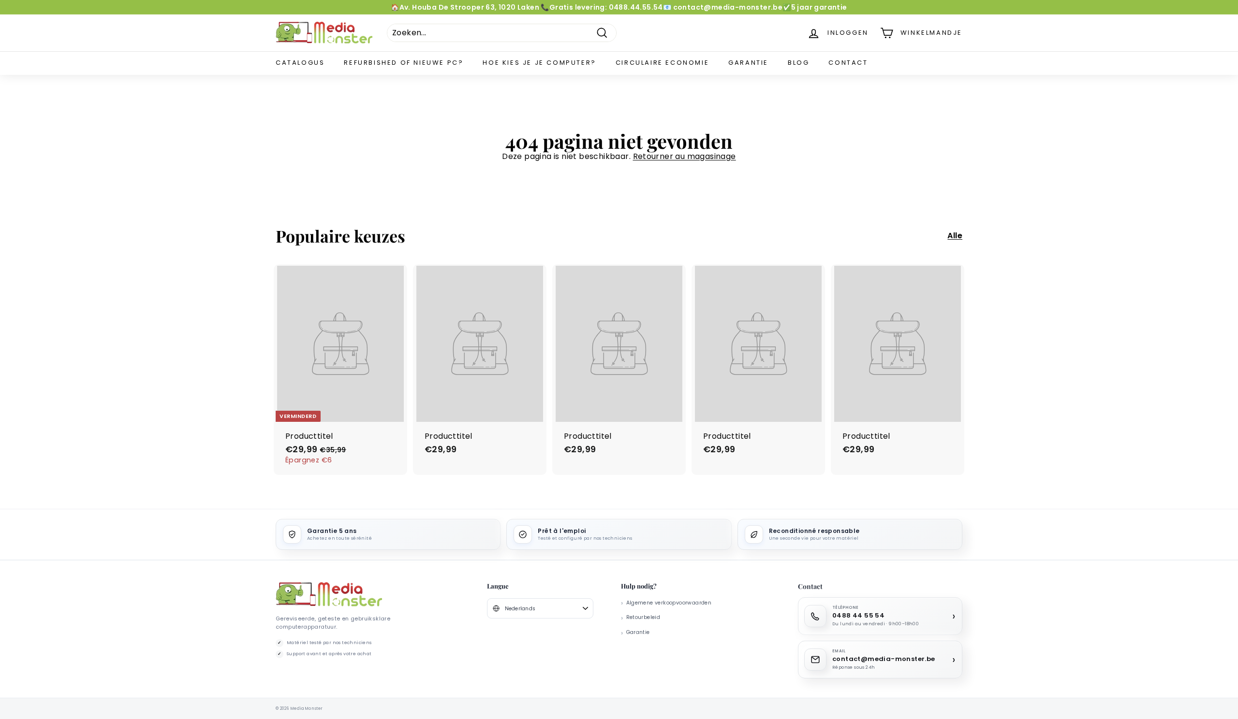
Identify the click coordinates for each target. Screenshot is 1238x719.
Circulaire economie (662, 62)
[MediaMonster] (329, 594)
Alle (954, 236)
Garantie (748, 62)
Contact (848, 62)
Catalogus (300, 62)
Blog (798, 62)
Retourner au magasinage (684, 156)
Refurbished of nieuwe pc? (403, 62)
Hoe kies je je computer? (539, 62)
